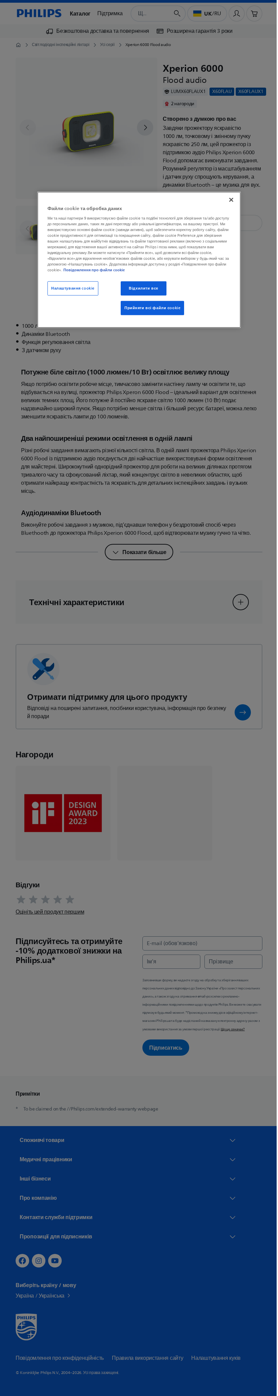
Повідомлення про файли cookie (91, 270)
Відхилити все (141, 288)
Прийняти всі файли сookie (150, 308)
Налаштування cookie (70, 288)
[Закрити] (228, 199)
